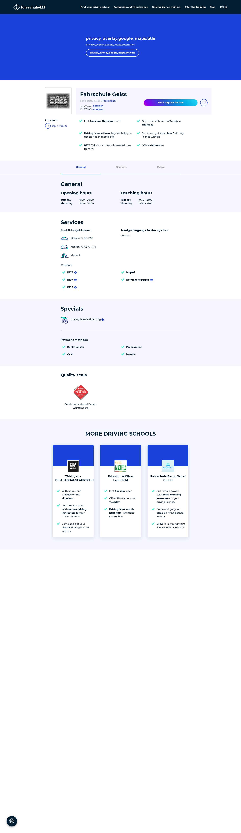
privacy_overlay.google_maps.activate (112, 52)
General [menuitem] (81, 167)
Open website (59, 126)
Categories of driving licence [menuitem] (131, 7)
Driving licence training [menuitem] (166, 7)
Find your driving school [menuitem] (95, 7)
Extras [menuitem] (161, 167)
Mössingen (109, 100)
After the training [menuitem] (195, 7)
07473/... (93, 105)
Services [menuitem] (121, 167)
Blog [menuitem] (212, 7)
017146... (93, 109)
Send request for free (171, 102)
